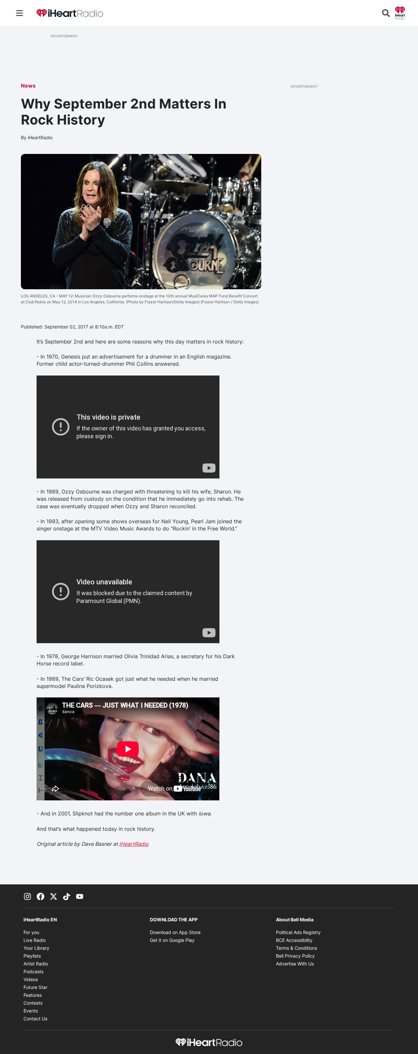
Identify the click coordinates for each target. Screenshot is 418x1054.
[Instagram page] (27, 896)
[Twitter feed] (53, 896)
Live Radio (35, 940)
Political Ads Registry (298, 932)
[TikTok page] (67, 896)
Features (33, 995)
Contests (33, 1003)
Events (31, 1010)
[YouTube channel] (80, 896)
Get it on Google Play (172, 940)
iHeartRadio (134, 844)
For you (31, 932)
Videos (31, 979)
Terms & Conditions (296, 948)
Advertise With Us (295, 963)
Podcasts (33, 971)
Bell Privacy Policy (295, 956)
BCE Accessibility (294, 940)
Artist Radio (36, 963)
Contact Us (35, 1018)
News (28, 85)
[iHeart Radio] (400, 12)
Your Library (36, 948)
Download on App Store (175, 932)
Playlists (32, 956)
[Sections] (19, 13)
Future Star (35, 987)
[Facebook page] (40, 896)
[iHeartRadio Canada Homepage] (70, 13)
